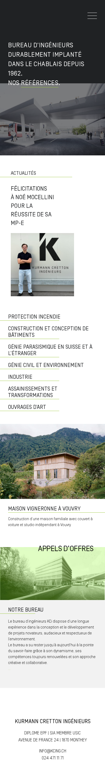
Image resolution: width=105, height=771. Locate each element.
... (9, 669)
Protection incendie (34, 317)
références (39, 83)
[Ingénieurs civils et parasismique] (14, 19)
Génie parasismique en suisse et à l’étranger (50, 350)
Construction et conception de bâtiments (48, 332)
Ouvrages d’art (27, 407)
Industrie (20, 377)
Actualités (23, 173)
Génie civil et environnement (46, 365)
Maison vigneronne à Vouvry (44, 509)
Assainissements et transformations (32, 392)
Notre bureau (25, 610)
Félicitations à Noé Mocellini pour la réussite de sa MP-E (32, 206)
